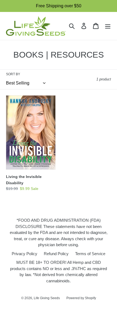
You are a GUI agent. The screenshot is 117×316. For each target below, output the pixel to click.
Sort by (13, 74)
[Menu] (108, 26)
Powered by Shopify (81, 298)
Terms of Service (90, 253)
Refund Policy (56, 253)
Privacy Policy (24, 253)
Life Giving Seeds (47, 298)
